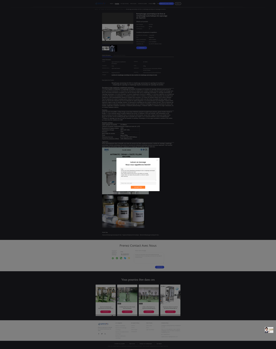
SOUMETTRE (138, 187)
